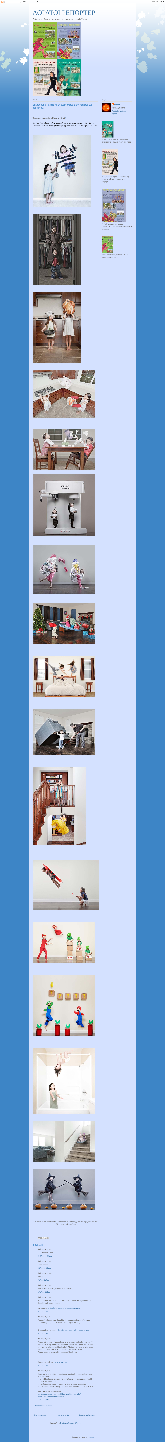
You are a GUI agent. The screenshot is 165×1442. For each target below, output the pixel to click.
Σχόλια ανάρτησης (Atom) (70, 1423)
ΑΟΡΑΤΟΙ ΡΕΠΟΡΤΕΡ (64, 12)
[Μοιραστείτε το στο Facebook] (45, 1238)
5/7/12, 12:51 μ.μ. (44, 1268)
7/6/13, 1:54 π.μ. (44, 1400)
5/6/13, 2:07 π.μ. (44, 1311)
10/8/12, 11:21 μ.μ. (45, 1292)
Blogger (91, 1437)
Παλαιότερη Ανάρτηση (87, 1415)
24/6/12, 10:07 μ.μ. (45, 1256)
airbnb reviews (61, 1362)
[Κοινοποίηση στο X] (43, 1238)
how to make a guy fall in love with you (73, 1330)
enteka (117, 104)
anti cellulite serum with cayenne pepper (64, 1308)
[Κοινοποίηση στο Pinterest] (47, 1238)
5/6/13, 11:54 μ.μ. (44, 1333)
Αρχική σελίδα (63, 1415)
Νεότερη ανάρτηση (41, 1415)
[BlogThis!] (41, 1238)
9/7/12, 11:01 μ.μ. (44, 1280)
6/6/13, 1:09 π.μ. (44, 1365)
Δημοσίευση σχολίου (43, 1405)
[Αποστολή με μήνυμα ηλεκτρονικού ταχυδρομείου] (39, 1238)
